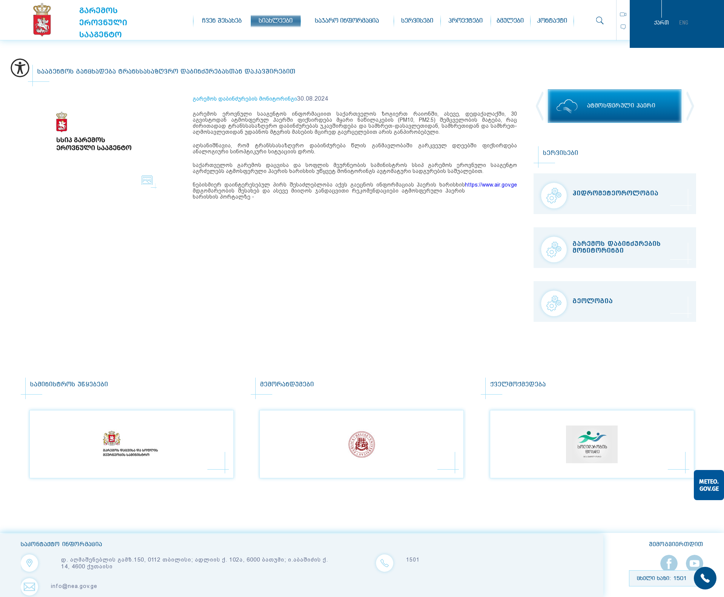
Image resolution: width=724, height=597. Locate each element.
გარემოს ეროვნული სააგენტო (42, 20)
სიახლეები (276, 21)
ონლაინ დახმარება (623, 26)
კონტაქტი (552, 21)
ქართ (661, 22)
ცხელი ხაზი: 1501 (662, 578)
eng (683, 22)
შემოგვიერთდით (676, 545)
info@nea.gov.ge (74, 586)
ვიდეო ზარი (623, 14)
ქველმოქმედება (518, 384)
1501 (413, 560)
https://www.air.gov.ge (491, 185)
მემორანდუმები (287, 384)
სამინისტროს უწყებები (69, 384)
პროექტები (465, 21)
